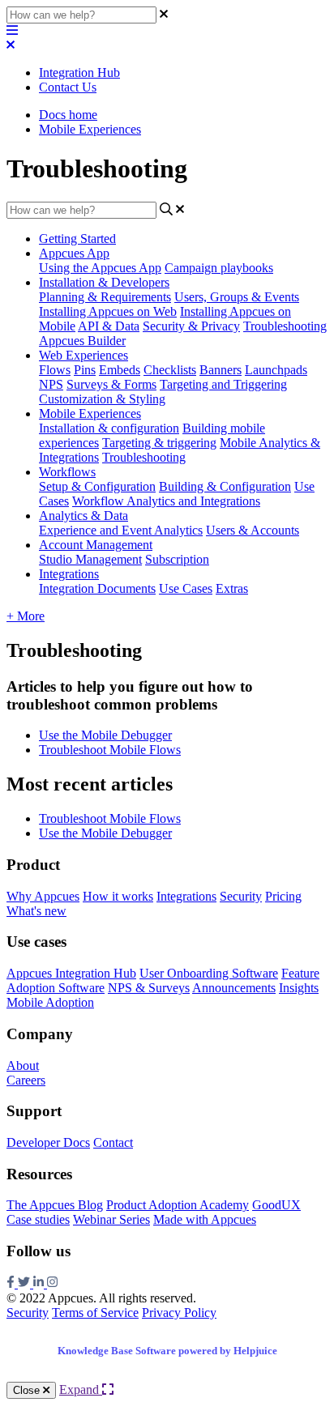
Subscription (177, 559)
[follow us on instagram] (52, 1283)
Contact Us (67, 87)
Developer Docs (48, 1142)
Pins (85, 370)
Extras (232, 588)
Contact (113, 1142)
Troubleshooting (285, 326)
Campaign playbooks (219, 268)
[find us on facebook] (12, 1283)
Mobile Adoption (50, 1002)
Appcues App (74, 253)
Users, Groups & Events (236, 297)
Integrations (69, 574)
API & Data (108, 326)
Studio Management (90, 559)
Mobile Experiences (90, 129)
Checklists (169, 370)
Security (241, 896)
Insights (299, 988)
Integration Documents (97, 588)
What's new (36, 911)
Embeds (119, 370)
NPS (51, 384)
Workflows (67, 472)
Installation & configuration (109, 428)
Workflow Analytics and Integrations (166, 501)
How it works (118, 896)
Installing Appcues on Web (108, 311)
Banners (220, 370)
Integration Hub (79, 72)
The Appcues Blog (54, 1205)
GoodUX (276, 1205)
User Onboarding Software (208, 973)
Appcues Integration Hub (71, 973)
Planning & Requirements (105, 297)
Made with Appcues (204, 1219)
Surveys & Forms (111, 384)
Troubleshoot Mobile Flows (110, 750)
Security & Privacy (191, 326)
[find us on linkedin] (40, 1283)
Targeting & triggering (159, 443)
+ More (25, 616)
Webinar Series (111, 1219)
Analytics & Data (83, 515)
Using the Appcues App (100, 268)
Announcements (234, 988)
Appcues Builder (82, 340)
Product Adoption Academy (177, 1205)
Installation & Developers (104, 282)
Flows (55, 370)
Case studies (38, 1219)
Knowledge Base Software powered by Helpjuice (167, 1351)
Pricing (283, 896)
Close (28, 1390)
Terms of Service (95, 1312)
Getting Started (77, 238)
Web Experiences (83, 355)
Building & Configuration (225, 486)
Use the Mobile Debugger (105, 735)
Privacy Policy (179, 1312)
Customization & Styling (102, 399)
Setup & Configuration (97, 486)
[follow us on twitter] (25, 1283)
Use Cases (185, 588)
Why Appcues (42, 896)
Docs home (68, 114)
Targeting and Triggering (223, 384)
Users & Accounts (252, 530)
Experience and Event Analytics (121, 530)
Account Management (95, 545)
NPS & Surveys (149, 988)
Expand (80, 1389)
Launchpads (276, 370)
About (22, 1065)
